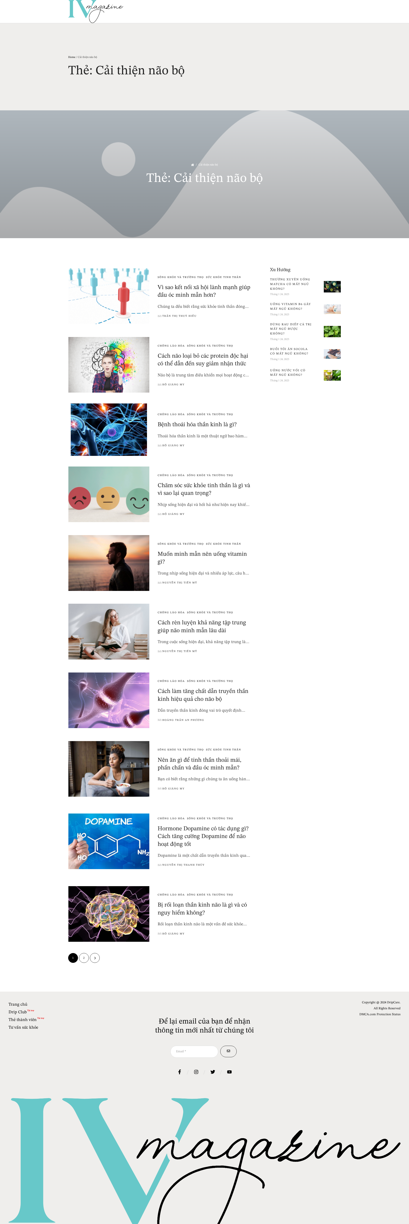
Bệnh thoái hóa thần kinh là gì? (197, 425)
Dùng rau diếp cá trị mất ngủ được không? (291, 329)
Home (71, 57)
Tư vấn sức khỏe (23, 1027)
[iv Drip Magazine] (95, 11)
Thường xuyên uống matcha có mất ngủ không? (290, 284)
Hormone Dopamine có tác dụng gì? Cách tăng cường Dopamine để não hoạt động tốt (203, 836)
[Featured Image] (108, 296)
